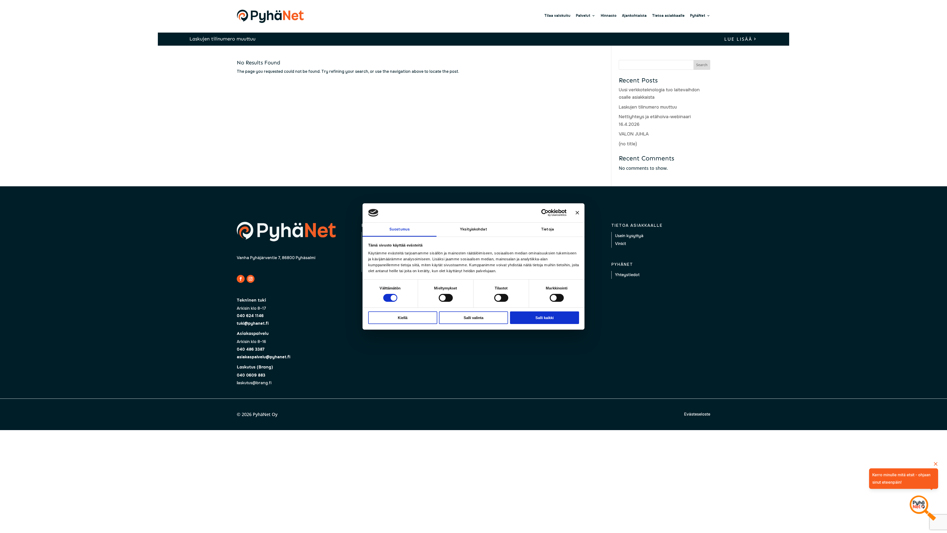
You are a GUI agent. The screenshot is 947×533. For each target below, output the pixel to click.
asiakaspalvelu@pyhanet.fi (263, 357)
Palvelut (583, 15)
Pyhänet (622, 264)
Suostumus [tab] (399, 229)
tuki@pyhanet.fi (253, 323)
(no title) (628, 144)
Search (702, 64)
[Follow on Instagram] (251, 279)
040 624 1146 (250, 315)
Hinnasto (609, 15)
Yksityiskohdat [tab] (473, 229)
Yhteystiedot (627, 274)
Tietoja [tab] (547, 229)
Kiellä (402, 318)
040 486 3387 (251, 349)
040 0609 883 (251, 375)
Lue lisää (738, 39)
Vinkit (620, 243)
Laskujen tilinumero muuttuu (222, 39)
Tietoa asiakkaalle (668, 15)
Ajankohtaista (634, 15)
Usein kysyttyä (629, 235)
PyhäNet (697, 15)
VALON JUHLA (634, 134)
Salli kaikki (544, 318)
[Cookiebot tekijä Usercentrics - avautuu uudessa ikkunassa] (544, 212)
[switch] (446, 298)
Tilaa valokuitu (557, 15)
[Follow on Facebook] (241, 279)
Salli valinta (473, 318)
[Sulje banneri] (577, 212)
